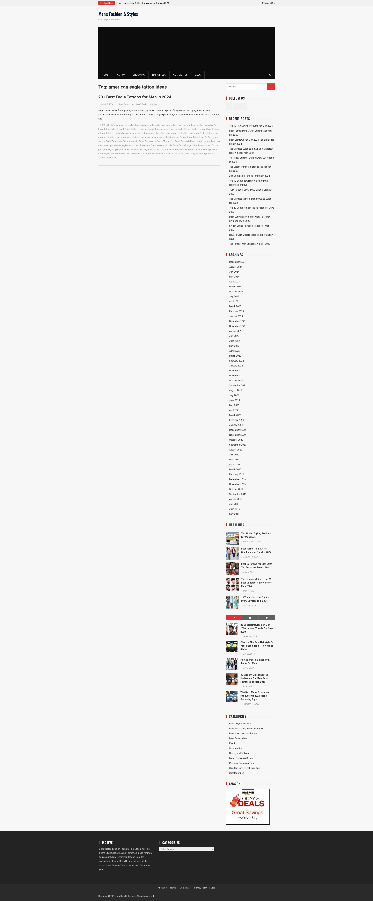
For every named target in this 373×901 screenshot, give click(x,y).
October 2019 (236, 489)
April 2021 (234, 410)
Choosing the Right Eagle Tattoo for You (187, 129)
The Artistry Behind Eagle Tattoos (199, 153)
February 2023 (236, 311)
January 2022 (236, 365)
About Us (162, 887)
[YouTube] (252, 3)
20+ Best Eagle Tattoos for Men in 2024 (134, 97)
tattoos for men (155, 153)
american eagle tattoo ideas (131, 125)
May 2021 (234, 405)
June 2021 (234, 400)
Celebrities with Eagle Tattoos (124, 129)
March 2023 (235, 306)
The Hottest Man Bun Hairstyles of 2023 (249, 243)
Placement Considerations (152, 145)
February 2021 (236, 420)
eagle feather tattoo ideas (206, 133)
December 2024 (237, 262)
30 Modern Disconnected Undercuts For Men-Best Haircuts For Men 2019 (254, 678)
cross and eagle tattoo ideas (127, 133)
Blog (198, 74)
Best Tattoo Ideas (127, 104)
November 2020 (237, 434)
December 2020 (237, 430)
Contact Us (180, 74)
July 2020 (234, 454)
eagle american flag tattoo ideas (155, 133)
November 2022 (237, 326)
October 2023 (236, 291)
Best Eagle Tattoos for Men (190, 125)
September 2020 (237, 444)
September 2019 (237, 494)
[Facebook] (241, 3)
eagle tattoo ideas (153, 137)
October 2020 (236, 439)
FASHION (120, 74)
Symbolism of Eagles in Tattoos (144, 149)
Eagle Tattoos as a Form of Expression (156, 141)
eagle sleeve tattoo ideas (132, 137)
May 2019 (234, 514)
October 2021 (236, 380)
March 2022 (235, 355)
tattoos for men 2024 (173, 153)
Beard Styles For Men (240, 723)
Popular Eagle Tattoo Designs (179, 145)
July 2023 (234, 296)
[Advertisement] (186, 48)
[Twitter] (246, 3)
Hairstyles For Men (239, 753)
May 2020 (234, 459)
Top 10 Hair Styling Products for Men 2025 (251, 125)
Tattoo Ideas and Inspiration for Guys (177, 149)
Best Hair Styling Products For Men (247, 728)
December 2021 (237, 370)
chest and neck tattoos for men (153, 129)
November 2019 (237, 484)
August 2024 (235, 266)
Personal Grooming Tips (241, 763)
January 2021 (236, 425)
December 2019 (237, 479)
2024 (102, 125)
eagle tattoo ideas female (174, 137)
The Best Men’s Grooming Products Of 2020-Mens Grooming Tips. (254, 696)
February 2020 (236, 474)
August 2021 (235, 390)
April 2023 (234, 301)
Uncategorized (236, 773)
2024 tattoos (112, 125)
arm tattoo (150, 125)
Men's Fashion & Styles (118, 14)
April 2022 (234, 350)
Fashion (233, 743)
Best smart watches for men (243, 733)
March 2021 (235, 415)
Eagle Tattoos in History (186, 141)
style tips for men (122, 149)
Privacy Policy (200, 887)
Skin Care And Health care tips (244, 768)
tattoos (144, 153)
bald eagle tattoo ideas (166, 125)
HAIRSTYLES (159, 74)
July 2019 (234, 504)
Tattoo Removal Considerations (125, 153)
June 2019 (234, 509)
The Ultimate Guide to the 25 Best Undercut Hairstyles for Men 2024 (256, 583)
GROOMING (139, 74)
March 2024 (235, 286)
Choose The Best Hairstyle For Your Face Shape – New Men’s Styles (257, 646)
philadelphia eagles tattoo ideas (124, 145)
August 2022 (235, 331)
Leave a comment (109, 157)
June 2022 (234, 341)
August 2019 (235, 499)
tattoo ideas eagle (203, 149)
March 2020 (235, 469)
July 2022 (234, 336)
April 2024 (234, 281)
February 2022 (236, 360)
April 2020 (234, 464)
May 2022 (234, 346)
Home (105, 74)
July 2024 (234, 271)
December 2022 (237, 321)
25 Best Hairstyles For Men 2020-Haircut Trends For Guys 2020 (256, 628)
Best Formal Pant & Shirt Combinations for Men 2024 (143, 3)
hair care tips (235, 748)
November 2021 (237, 375)
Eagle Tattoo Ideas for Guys (200, 137)
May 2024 (234, 276)
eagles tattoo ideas (206, 141)
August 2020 (235, 449)
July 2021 (234, 395)
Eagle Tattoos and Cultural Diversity (122, 141)
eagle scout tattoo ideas (109, 137)
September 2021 (237, 385)
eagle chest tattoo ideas (182, 133)
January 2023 (236, 316)
